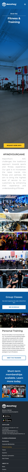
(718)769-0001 (5, 429)
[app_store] (6, 415)
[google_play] (7, 419)
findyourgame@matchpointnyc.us (9, 430)
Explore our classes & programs (10, 412)
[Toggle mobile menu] (25, 4)
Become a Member (7, 410)
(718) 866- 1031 (5, 433)
